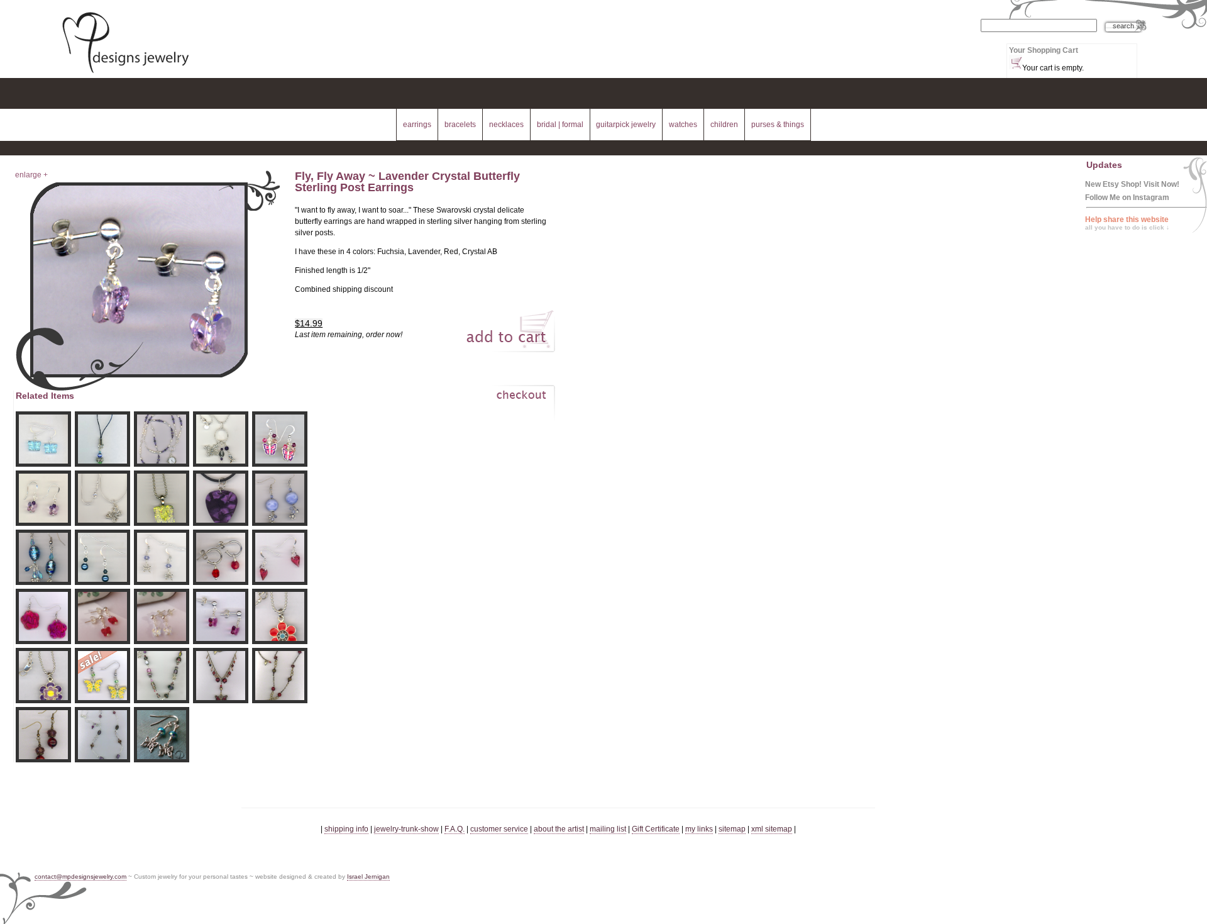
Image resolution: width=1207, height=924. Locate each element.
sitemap (732, 829)
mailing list (608, 829)
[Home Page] (125, 74)
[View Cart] (508, 405)
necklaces (506, 124)
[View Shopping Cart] (1015, 62)
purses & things (777, 124)
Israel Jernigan (368, 876)
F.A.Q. (454, 829)
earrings (417, 124)
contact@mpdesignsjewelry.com (80, 876)
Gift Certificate (656, 829)
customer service (499, 829)
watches (683, 124)
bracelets (460, 124)
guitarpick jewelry (626, 124)
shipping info (346, 829)
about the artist (559, 829)
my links (699, 829)
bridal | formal (560, 124)
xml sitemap (771, 829)
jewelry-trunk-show (406, 829)
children (724, 124)
